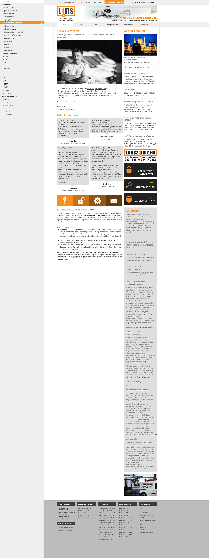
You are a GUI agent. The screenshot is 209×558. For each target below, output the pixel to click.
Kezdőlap (65, 25)
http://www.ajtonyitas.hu (142, 377)
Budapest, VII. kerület (125, 520)
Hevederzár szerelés (84, 508)
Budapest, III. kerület (125, 513)
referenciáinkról (100, 89)
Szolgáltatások (112, 25)
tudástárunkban (92, 91)
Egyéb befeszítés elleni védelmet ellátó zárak (112, 522)
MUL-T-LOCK (143, 513)
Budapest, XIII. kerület (125, 530)
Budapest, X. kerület (125, 525)
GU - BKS (142, 530)
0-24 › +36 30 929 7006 (144, 2)
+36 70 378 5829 (63, 518)
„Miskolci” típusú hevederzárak (108, 534)
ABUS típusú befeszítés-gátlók (108, 510)
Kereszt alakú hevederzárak (107, 537)
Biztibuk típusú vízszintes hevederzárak (110, 508)
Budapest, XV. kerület (125, 534)
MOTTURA (143, 508)
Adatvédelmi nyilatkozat (65, 530)
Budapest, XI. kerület (125, 527)
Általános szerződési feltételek (67, 528)
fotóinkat (70, 91)
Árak (96, 25)
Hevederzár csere (83, 510)
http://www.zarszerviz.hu (144, 327)
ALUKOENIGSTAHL (145, 527)
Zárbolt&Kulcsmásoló (146, 532)
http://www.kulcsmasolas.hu (147, 435)
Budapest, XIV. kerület (125, 532)
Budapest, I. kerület (125, 508)
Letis (80, 25)
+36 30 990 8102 (63, 514)
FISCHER (142, 518)
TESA (141, 522)
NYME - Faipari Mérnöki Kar (148, 520)
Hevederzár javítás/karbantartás (88, 513)
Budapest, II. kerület (125, 510)
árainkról (90, 89)
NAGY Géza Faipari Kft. (147, 515)
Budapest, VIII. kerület (125, 522)
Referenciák (128, 25)
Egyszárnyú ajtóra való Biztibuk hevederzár (112, 518)
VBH (141, 525)
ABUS (141, 510)
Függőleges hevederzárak (106, 515)
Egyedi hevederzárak (105, 532)
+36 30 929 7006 (63, 510)
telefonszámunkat (64, 93)
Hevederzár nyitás (83, 515)
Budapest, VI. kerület (125, 518)
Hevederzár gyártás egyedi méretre (89, 518)
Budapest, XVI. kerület (125, 537)
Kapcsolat (144, 25)
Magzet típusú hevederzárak (107, 527)
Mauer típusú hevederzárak (107, 530)
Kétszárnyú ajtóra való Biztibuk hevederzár (112, 520)
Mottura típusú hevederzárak (107, 539)
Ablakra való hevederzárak (107, 513)
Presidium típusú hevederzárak (108, 525)
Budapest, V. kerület (125, 515)
